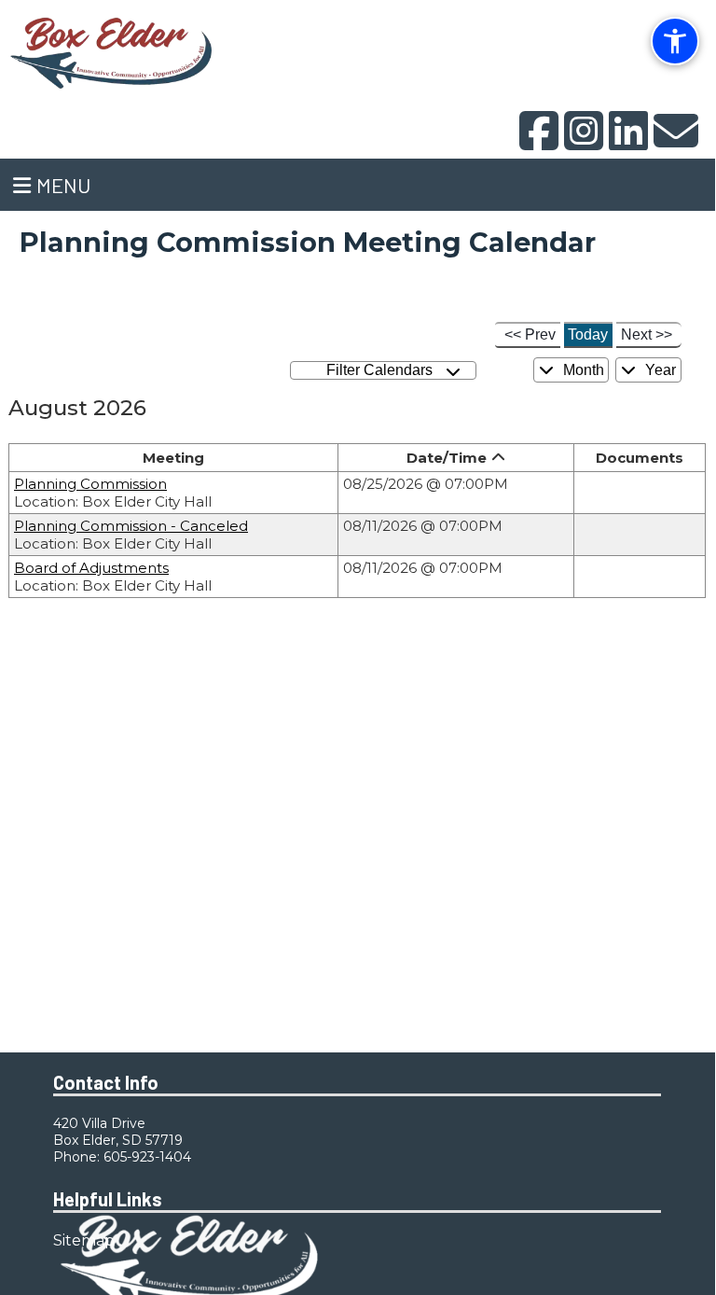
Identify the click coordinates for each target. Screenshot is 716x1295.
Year (658, 370)
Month (581, 370)
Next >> (646, 334)
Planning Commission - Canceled (131, 526)
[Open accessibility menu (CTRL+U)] (675, 41)
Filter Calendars (383, 370)
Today (588, 334)
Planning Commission (90, 484)
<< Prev (530, 334)
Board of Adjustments (91, 568)
